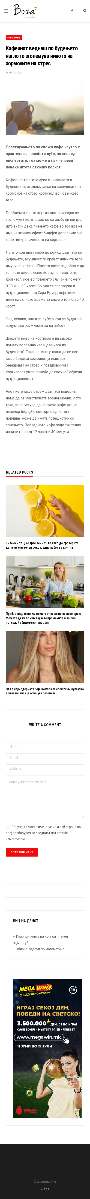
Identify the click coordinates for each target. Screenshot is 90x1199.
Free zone (13, 37)
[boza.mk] (25, 11)
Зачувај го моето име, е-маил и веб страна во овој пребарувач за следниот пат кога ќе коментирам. (43, 833)
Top (46, 1189)
